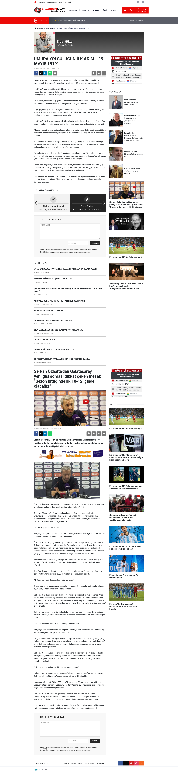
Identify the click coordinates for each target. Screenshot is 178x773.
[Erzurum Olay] (49, 10)
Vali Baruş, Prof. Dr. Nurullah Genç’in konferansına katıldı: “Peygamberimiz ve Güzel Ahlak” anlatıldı (87, 20)
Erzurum (73, 10)
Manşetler (42, 2)
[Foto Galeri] (143, 2)
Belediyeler (94, 10)
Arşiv (60, 2)
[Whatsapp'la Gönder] (50, 73)
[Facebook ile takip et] (120, 763)
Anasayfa (39, 28)
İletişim (80, 763)
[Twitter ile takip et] (126, 763)
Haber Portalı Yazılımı (44, 770)
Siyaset (114, 10)
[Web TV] (138, 2)
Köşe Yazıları (50, 28)
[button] (94, 73)
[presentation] (41, 20)
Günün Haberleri (52, 2)
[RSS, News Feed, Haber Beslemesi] (141, 763)
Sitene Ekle (68, 2)
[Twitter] (41, 73)
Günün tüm (137, 20)
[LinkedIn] (45, 73)
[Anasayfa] (35, 2)
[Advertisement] (24, 55)
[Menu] (125, 10)
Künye (73, 763)
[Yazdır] (55, 73)
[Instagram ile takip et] (136, 763)
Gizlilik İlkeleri (89, 763)
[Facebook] (36, 73)
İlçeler (82, 10)
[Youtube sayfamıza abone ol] (131, 763)
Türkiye (105, 10)
